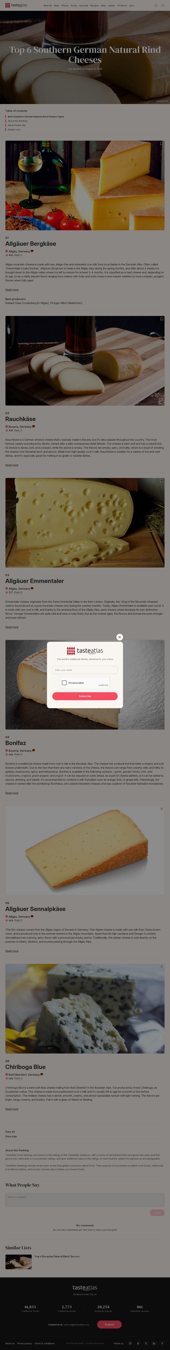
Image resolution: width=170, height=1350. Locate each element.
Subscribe (85, 696)
